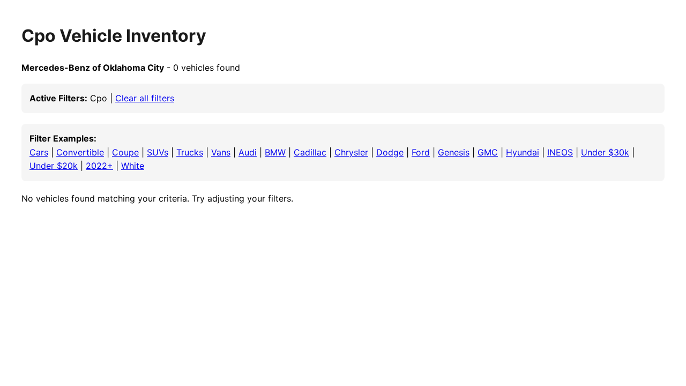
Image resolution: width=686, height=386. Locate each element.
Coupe (125, 152)
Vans (220, 152)
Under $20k (53, 165)
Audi (247, 152)
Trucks (189, 152)
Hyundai (522, 152)
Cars (38, 152)
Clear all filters (144, 98)
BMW (275, 152)
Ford (421, 152)
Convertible (80, 152)
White (132, 165)
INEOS (560, 152)
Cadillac (310, 152)
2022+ (99, 165)
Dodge (390, 152)
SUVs (157, 152)
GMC (488, 152)
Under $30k (605, 152)
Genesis (453, 152)
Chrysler (351, 152)
